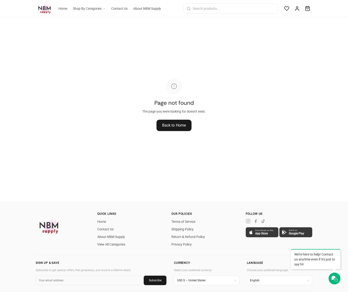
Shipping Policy (182, 229)
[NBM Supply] (50, 226)
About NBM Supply (147, 8)
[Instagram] (248, 221)
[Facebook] (255, 221)
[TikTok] (263, 221)
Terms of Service (183, 222)
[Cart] (307, 8)
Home (62, 8)
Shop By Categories (87, 8)
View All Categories (111, 244)
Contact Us (119, 8)
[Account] (297, 8)
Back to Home (174, 125)
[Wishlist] (286, 8)
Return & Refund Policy (188, 237)
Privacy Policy (181, 244)
